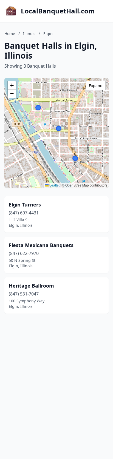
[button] (75, 158)
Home (9, 33)
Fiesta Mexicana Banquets (41, 245)
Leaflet (54, 185)
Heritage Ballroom (31, 285)
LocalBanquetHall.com (58, 11)
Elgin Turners (25, 204)
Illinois (29, 33)
